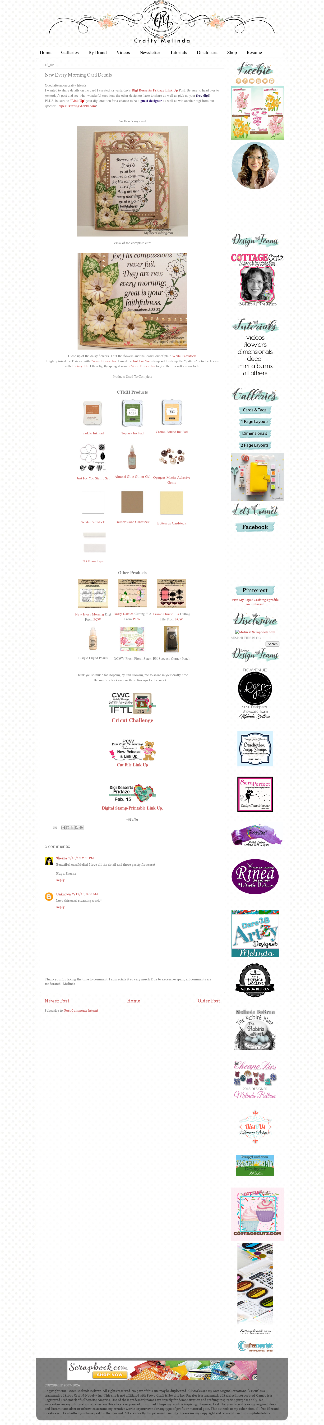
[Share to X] (72, 827)
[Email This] (63, 827)
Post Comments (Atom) (81, 1010)
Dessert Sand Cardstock (132, 521)
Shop (232, 52)
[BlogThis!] (67, 827)
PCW (97, 619)
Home (45, 52)
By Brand (97, 52)
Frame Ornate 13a (166, 613)
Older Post (209, 1000)
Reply (60, 880)
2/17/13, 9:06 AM (85, 894)
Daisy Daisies (124, 613)
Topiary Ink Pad (132, 433)
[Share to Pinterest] (81, 827)
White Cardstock (184, 355)
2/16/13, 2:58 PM (81, 858)
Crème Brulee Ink (103, 361)
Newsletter (150, 52)
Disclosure (207, 52)
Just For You (141, 361)
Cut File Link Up (132, 765)
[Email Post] (54, 827)
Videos (123, 52)
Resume (254, 52)
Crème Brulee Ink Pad (172, 431)
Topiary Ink (80, 366)
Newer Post (57, 1000)
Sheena (61, 858)
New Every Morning (89, 614)
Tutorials (178, 52)
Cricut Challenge (132, 720)
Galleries (70, 52)
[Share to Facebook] (76, 827)
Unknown (63, 894)
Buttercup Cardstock (171, 523)
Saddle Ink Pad (93, 433)
